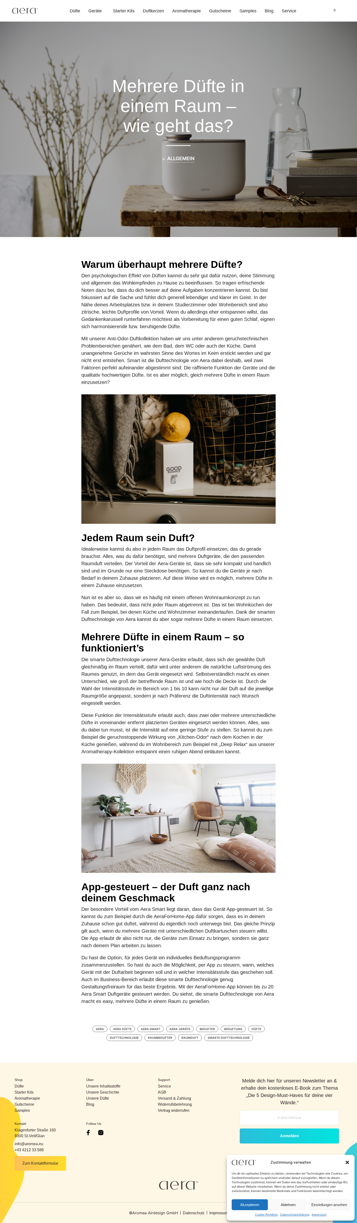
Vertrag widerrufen (173, 1110)
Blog (269, 10)
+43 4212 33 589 (29, 1150)
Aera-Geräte (171, 563)
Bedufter (207, 1029)
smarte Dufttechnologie (229, 1038)
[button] (347, 1162)
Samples (247, 10)
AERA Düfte (122, 1029)
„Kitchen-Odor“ (193, 737)
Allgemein (181, 158)
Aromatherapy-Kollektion (107, 751)
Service (289, 10)
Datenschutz (193, 1213)
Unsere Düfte (97, 1098)
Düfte (75, 10)
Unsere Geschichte (102, 1092)
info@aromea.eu (29, 1144)
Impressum (319, 1214)
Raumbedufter (160, 1038)
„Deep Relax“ (233, 744)
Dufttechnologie (124, 1038)
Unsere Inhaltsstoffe (103, 1086)
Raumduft (189, 1038)
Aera (100, 1029)
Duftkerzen (153, 10)
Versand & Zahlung (174, 1098)
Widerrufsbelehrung (175, 1104)
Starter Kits (124, 10)
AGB (162, 1092)
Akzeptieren (249, 1205)
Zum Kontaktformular (40, 1163)
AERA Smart (150, 1029)
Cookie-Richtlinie (266, 1214)
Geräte (95, 10)
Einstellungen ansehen (329, 1205)
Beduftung (233, 1029)
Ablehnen (288, 1205)
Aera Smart (152, 909)
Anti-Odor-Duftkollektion (133, 338)
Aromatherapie (186, 10)
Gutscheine (220, 10)
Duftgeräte (209, 556)
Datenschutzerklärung (294, 1214)
